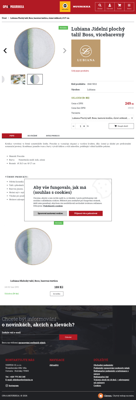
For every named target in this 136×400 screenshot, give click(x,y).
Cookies (97, 385)
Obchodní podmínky (103, 365)
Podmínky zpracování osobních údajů (111, 368)
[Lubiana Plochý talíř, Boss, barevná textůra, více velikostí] (35, 69)
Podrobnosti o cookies (53, 205)
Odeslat (68, 337)
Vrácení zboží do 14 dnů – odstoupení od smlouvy (111, 381)
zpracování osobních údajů (31, 342)
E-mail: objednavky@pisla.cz (19, 379)
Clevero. (108, 395)
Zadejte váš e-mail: (11, 332)
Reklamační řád (101, 377)
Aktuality (54, 365)
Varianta (75, 112)
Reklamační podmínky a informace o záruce (111, 372)
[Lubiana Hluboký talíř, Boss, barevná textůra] (34, 271)
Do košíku (56, 294)
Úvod (4, 18)
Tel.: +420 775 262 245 (15, 377)
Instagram (14, 385)
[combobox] (102, 118)
